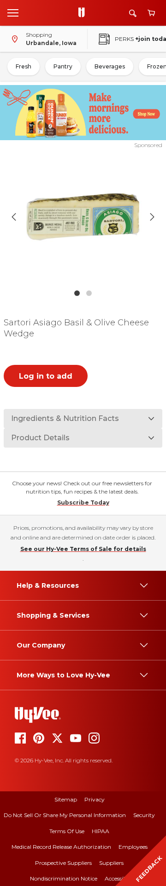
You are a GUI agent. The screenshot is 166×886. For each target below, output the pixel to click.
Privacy (94, 799)
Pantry (62, 66)
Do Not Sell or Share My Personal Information (65, 815)
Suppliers (111, 862)
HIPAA (100, 831)
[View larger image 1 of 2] (83, 216)
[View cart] (151, 13)
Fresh (23, 66)
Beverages (110, 66)
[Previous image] (13, 216)
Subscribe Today (83, 502)
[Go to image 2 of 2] (89, 293)
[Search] (132, 13)
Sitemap (65, 799)
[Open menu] (12, 12)
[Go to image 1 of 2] (77, 293)
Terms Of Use (66, 831)
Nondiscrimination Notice (63, 878)
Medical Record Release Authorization (61, 846)
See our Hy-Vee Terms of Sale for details (83, 548)
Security (144, 815)
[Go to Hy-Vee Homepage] (83, 12)
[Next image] (152, 216)
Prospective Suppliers (63, 862)
